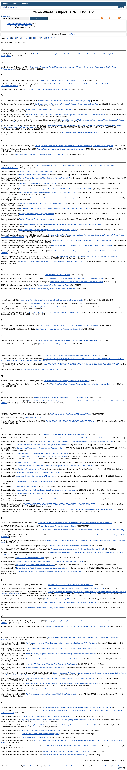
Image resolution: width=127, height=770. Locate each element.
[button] (39, 18)
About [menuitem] (15, 4)
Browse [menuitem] (25, 4)
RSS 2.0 (123, 18)
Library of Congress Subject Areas (19, 24)
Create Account (12, 7)
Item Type (71, 34)
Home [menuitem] (5, 4)
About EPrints (106, 766)
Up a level (6, 16)
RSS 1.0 (113, 18)
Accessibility (116, 766)
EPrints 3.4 (27, 766)
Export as (4, 18)
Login (4, 7)
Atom (105, 18)
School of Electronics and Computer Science (64, 766)
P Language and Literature (21, 26)
